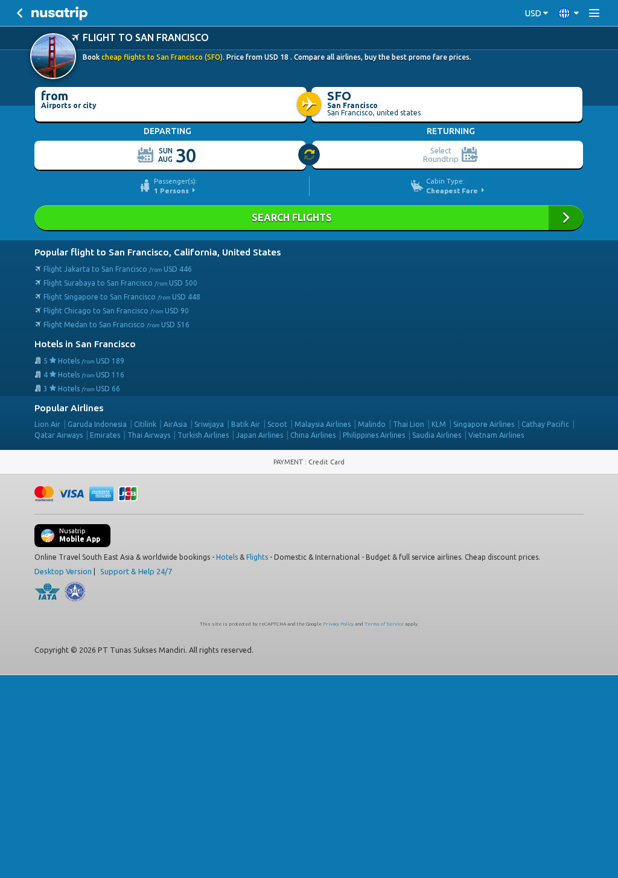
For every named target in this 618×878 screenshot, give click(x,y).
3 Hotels (81, 389)
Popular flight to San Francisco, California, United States (157, 252)
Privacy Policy (338, 624)
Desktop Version (63, 571)
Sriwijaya (209, 424)
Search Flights (309, 217)
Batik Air (245, 424)
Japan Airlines (259, 435)
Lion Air (47, 424)
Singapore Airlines (483, 424)
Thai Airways (148, 435)
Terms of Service (384, 624)
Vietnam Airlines (496, 435)
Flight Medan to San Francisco (116, 324)
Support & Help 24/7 (136, 571)
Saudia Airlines (436, 435)
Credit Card (326, 462)
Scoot (277, 424)
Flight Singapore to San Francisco (121, 297)
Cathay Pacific (545, 424)
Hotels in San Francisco (85, 344)
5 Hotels (83, 361)
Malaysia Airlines (323, 424)
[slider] (309, 155)
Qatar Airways (58, 435)
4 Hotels (83, 375)
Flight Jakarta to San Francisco (117, 269)
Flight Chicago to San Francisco (116, 311)
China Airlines (313, 435)
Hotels (227, 557)
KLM (439, 424)
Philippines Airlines (374, 435)
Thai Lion (408, 424)
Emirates (105, 435)
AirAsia (175, 424)
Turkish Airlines (203, 435)
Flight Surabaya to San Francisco (120, 283)
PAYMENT (289, 462)
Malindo (372, 424)
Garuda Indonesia (97, 424)
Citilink (145, 424)
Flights (257, 557)
